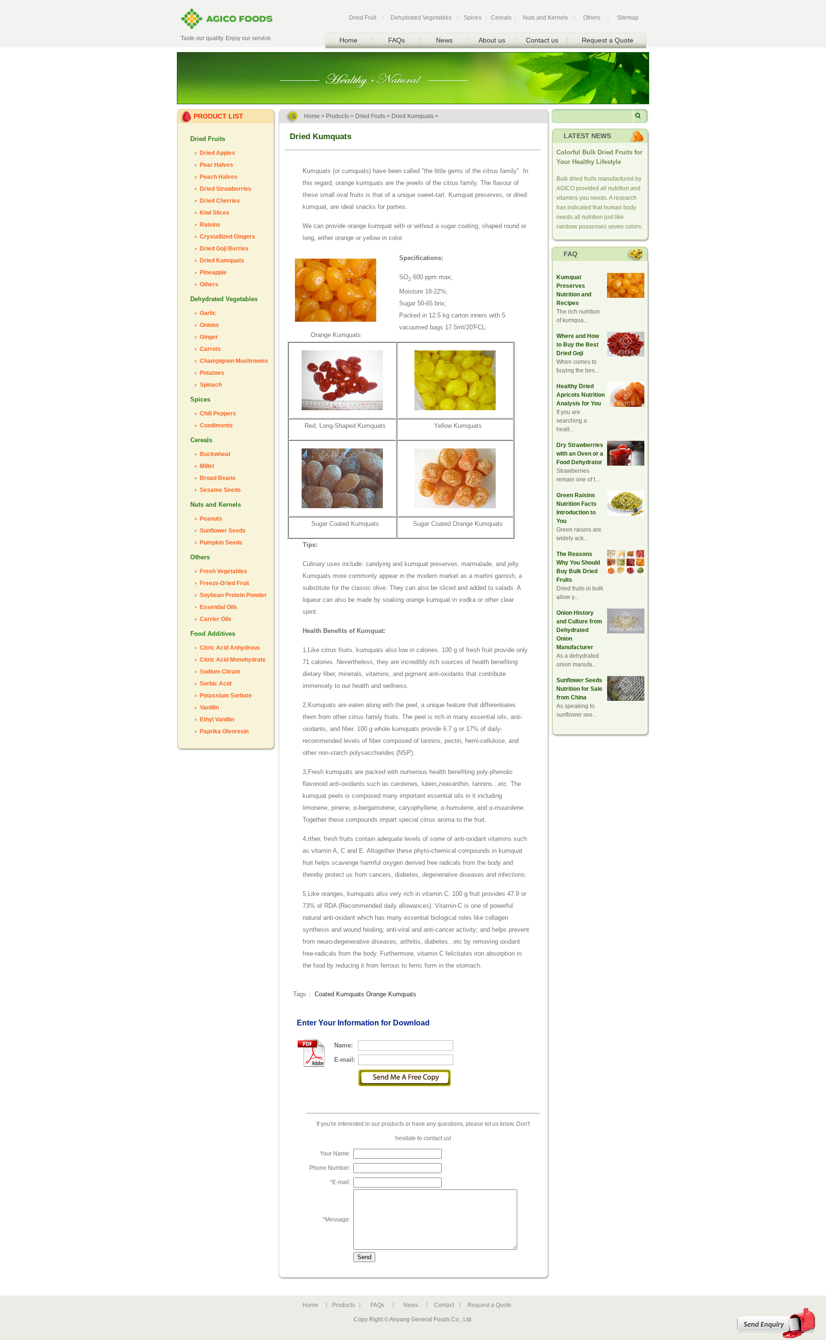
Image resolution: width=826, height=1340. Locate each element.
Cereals (501, 17)
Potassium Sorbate (226, 695)
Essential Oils (218, 607)
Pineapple (213, 272)
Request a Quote (607, 40)
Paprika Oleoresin (224, 731)
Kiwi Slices (214, 212)
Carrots (210, 349)
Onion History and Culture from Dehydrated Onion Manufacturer (579, 630)
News (444, 40)
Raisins (210, 224)
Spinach (211, 384)
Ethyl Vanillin (217, 719)
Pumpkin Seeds (221, 542)
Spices (472, 17)
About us (491, 40)
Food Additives (212, 633)
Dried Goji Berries (224, 248)
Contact (444, 1305)
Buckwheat (215, 454)
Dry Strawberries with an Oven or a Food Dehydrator (579, 454)
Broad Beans (218, 478)
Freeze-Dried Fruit (224, 583)
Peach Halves (219, 177)
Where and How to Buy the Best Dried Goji (577, 345)
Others (591, 17)
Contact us (542, 40)
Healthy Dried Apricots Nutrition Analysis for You (580, 395)
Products (337, 116)
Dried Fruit (362, 17)
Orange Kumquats (391, 994)
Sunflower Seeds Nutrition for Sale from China (579, 689)
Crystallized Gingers (227, 236)
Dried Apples (217, 153)
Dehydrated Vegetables (421, 17)
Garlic (208, 313)
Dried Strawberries (225, 188)
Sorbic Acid (215, 683)
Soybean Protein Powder (233, 595)
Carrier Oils (215, 619)
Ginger (209, 337)
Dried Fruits (207, 138)
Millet (207, 466)
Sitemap (628, 17)
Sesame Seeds (220, 490)
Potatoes (212, 373)
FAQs (396, 40)
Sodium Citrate (220, 671)
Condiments (216, 425)
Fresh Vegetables (223, 571)
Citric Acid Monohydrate (233, 659)
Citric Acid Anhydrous (230, 647)
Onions (209, 325)
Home (348, 40)
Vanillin (209, 707)
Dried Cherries (220, 200)
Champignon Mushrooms (234, 361)
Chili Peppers (218, 413)
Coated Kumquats (339, 994)
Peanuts (211, 518)
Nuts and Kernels (545, 17)
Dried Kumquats (222, 260)
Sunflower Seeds (223, 530)
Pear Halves (216, 165)
